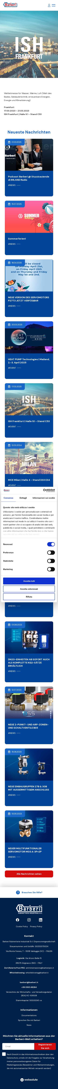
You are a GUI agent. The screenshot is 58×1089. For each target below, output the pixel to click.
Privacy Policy (36, 926)
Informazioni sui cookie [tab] (44, 498)
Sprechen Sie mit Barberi (29, 1020)
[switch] (51, 552)
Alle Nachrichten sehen (29, 873)
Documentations (29, 1015)
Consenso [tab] (8, 498)
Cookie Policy (22, 926)
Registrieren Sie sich (45, 1046)
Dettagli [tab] (23, 498)
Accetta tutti (29, 581)
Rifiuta (29, 597)
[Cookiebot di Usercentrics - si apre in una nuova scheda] (43, 490)
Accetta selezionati (29, 589)
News (29, 1025)
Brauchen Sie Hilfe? (32, 892)
